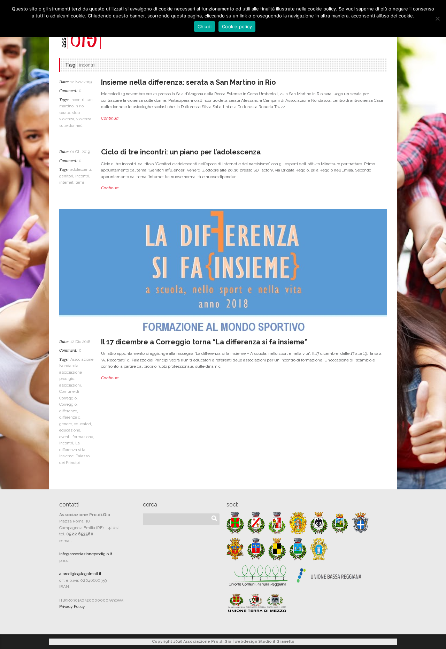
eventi (64, 437)
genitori (66, 176)
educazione (69, 430)
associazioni (70, 385)
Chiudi (205, 26)
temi (80, 182)
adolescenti (80, 169)
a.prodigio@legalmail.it (80, 573)
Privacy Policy (72, 606)
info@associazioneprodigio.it (85, 553)
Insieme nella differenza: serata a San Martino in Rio (188, 82)
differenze (68, 411)
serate (64, 112)
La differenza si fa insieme (72, 449)
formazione (82, 437)
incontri (77, 100)
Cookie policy (237, 26)
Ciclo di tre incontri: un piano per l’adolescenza (181, 152)
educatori (82, 424)
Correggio (68, 404)
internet (66, 182)
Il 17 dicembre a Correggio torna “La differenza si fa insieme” (204, 342)
